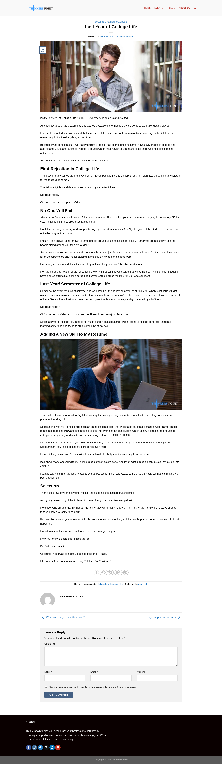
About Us (184, 8)
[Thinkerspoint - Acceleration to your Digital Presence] (41, 8)
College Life (102, 22)
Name (48, 671)
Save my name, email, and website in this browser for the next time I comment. (92, 687)
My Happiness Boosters (162, 617)
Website (141, 671)
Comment (50, 643)
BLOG (172, 8)
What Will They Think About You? (65, 617)
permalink (142, 584)
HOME (147, 8)
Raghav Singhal (125, 36)
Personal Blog (118, 22)
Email (94, 671)
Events (158, 8)
